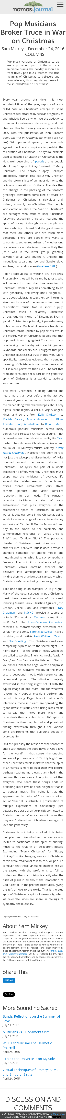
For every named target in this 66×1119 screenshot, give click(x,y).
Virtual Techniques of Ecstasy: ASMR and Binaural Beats (30, 1072)
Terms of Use (56, 1113)
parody (39, 161)
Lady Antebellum (27, 424)
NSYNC (28, 612)
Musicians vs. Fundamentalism (26, 1032)
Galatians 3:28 (46, 266)
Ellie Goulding (17, 641)
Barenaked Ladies (41, 631)
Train (57, 636)
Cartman (39, 617)
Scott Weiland (42, 636)
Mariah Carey (12, 419)
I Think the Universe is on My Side (29, 1058)
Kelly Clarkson (47, 414)
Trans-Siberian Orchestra (45, 622)
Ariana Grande (37, 419)
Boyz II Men (53, 424)
